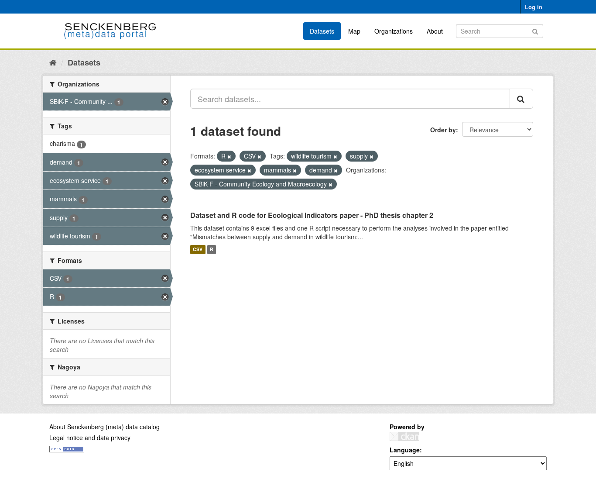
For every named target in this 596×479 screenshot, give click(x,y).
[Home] (53, 62)
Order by (443, 129)
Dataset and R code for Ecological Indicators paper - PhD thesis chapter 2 (311, 215)
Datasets (322, 31)
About (435, 31)
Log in (533, 7)
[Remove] (229, 156)
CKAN (404, 436)
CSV (197, 249)
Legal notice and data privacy (89, 437)
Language (405, 449)
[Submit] (535, 30)
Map (354, 31)
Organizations (393, 31)
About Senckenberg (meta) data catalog (104, 426)
